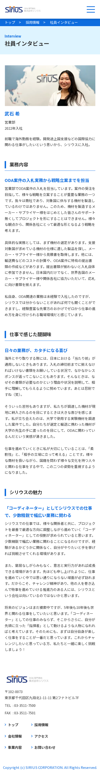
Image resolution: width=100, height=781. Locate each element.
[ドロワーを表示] (90, 9)
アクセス (41, 736)
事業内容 (15, 747)
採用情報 (33, 22)
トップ (10, 22)
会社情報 (15, 736)
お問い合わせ (44, 747)
